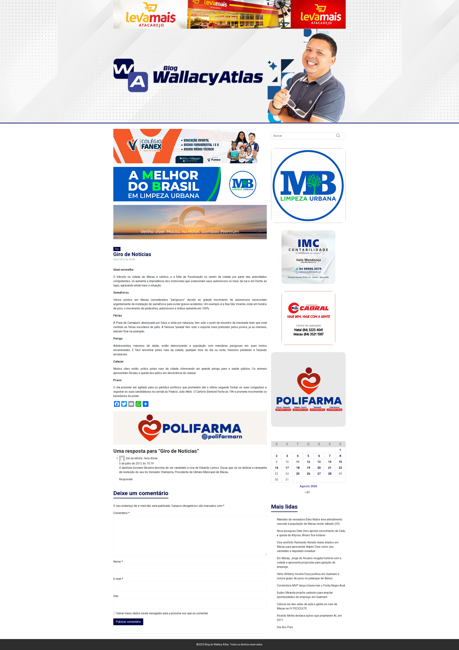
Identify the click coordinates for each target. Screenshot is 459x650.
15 (340, 462)
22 (340, 467)
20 (319, 467)
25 (297, 473)
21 (329, 467)
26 (308, 473)
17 (287, 467)
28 (329, 473)
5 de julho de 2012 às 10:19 (136, 463)
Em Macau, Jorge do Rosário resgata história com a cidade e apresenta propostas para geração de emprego (309, 563)
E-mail (118, 579)
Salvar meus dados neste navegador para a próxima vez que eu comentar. (162, 613)
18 (297, 467)
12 (308, 462)
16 (276, 467)
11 (297, 462)
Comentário (121, 513)
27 (319, 473)
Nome (118, 561)
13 (319, 462)
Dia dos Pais (285, 627)
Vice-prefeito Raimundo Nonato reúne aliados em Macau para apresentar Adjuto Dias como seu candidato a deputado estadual (308, 547)
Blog (117, 249)
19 (308, 467)
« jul (307, 492)
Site (115, 596)
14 (329, 462)
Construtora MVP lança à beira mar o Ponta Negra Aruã (311, 585)
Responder (126, 479)
